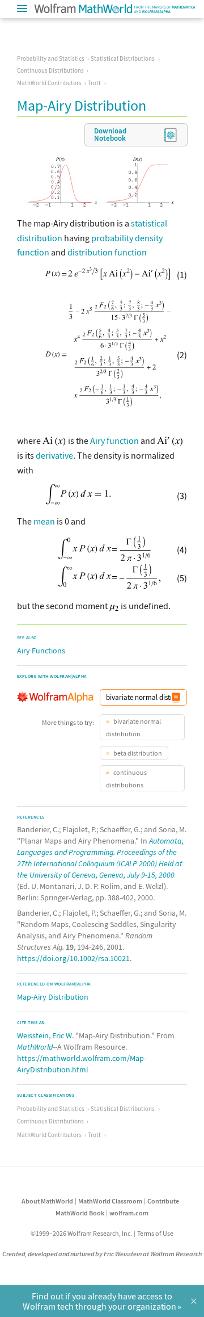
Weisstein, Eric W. (45, 1035)
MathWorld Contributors (49, 83)
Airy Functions (41, 650)
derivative (54, 455)
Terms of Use (155, 1233)
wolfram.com (128, 1213)
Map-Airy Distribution (52, 997)
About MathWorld (47, 1201)
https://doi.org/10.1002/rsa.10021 (73, 958)
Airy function (114, 440)
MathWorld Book (80, 1213)
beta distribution (137, 753)
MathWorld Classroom (110, 1201)
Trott (94, 83)
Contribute (163, 1201)
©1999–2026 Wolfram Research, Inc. (81, 1233)
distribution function (107, 252)
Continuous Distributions (50, 70)
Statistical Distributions (123, 58)
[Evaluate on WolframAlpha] (176, 697)
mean (44, 521)
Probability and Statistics (50, 58)
